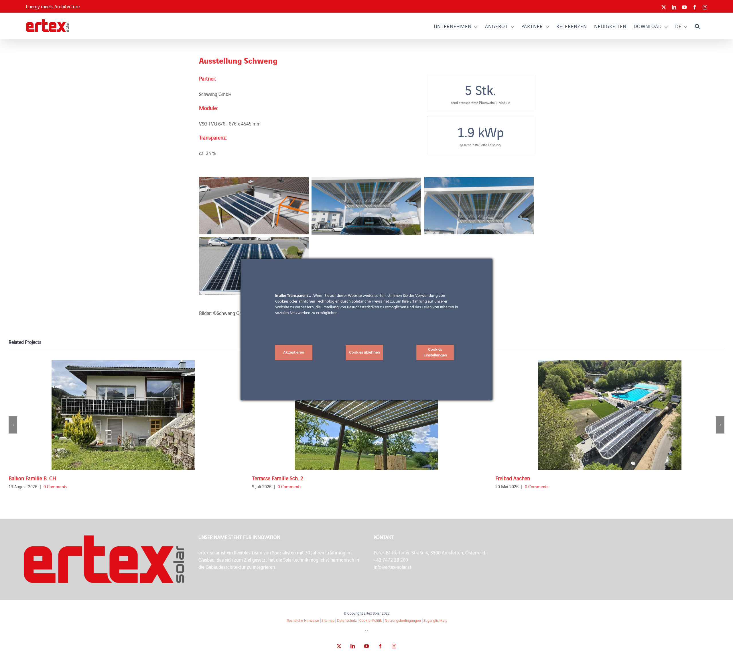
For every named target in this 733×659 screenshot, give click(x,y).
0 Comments (55, 486)
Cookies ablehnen (364, 352)
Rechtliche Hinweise (303, 620)
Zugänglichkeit (435, 620)
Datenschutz (347, 620)
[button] (697, 26)
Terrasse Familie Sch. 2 (277, 478)
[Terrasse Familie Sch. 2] (366, 415)
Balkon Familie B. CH (32, 478)
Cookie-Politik (370, 620)
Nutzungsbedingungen (403, 620)
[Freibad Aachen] (609, 415)
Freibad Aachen (512, 478)
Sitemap (328, 620)
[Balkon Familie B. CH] (123, 415)
